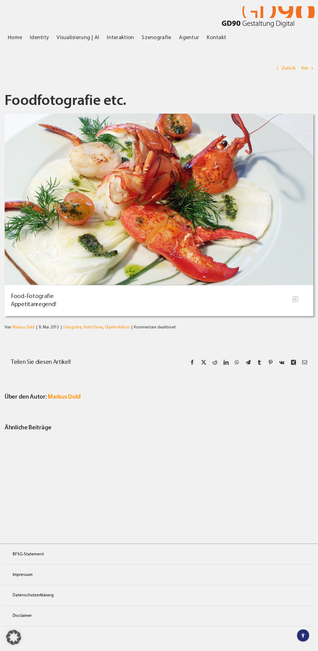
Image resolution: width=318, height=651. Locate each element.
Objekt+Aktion (117, 327)
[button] (13, 637)
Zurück (288, 68)
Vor (304, 68)
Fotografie (72, 327)
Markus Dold (23, 327)
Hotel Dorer (93, 327)
